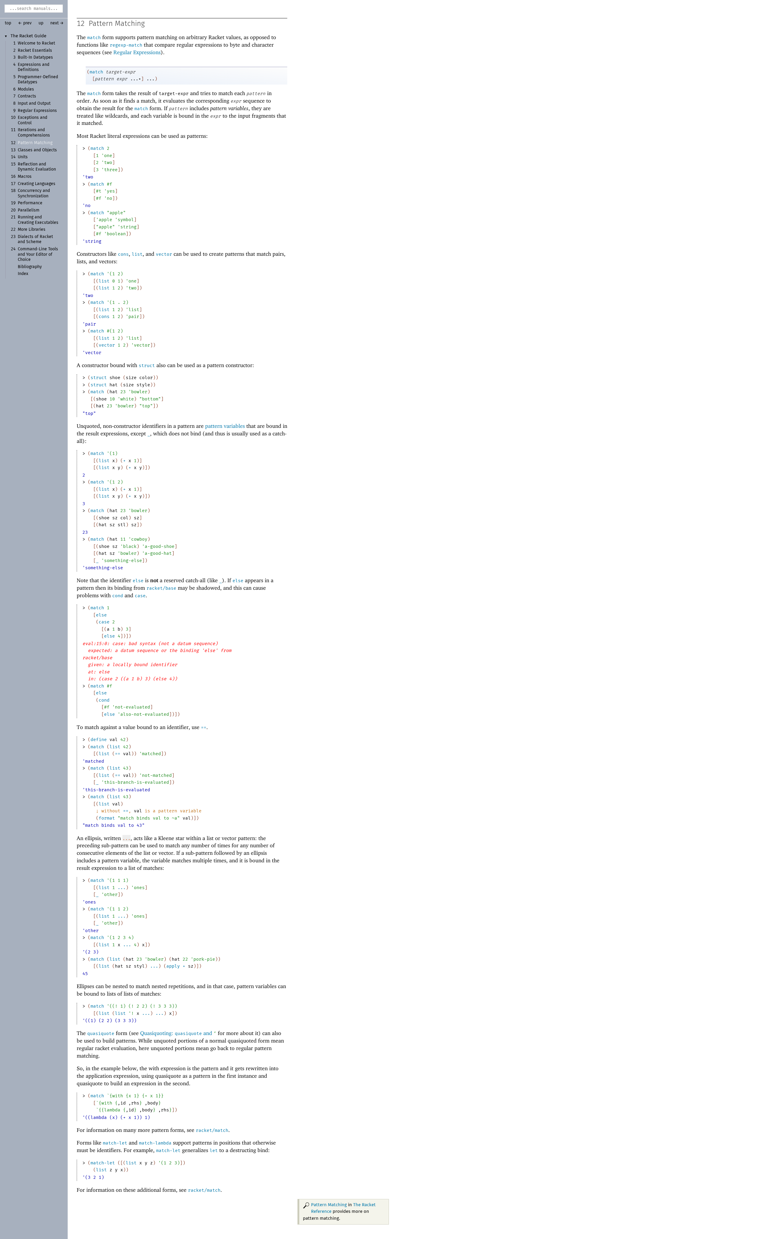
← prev (25, 23)
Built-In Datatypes (35, 57)
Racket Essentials (35, 50)
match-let (115, 1143)
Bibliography (30, 267)
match (94, 37)
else (138, 580)
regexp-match (126, 45)
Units (23, 157)
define (99, 739)
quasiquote (100, 1033)
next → (57, 23)
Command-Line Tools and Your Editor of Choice (38, 254)
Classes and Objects (37, 150)
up (40, 23)
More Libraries (31, 229)
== (203, 727)
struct (147, 365)
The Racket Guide (28, 36)
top (8, 23)
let (214, 1150)
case (140, 595)
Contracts (27, 96)
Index (23, 274)
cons (123, 254)
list (137, 254)
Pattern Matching (35, 143)
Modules (26, 89)
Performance (30, 203)
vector (164, 254)
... (122, 887)
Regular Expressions (37, 111)
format (107, 818)
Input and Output (34, 103)
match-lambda (155, 1143)
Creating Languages (36, 184)
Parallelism (28, 210)
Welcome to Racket (36, 43)
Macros (25, 177)
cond (117, 595)
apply (173, 966)
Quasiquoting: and (178, 1033)
